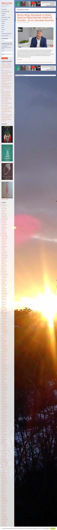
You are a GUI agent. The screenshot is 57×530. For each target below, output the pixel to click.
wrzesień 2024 (4, 238)
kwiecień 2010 (4, 509)
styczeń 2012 (4, 476)
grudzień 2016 (4, 384)
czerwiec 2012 (4, 469)
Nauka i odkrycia (5, 19)
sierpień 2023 (4, 258)
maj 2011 (3, 489)
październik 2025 (5, 218)
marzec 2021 (4, 304)
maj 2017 (3, 376)
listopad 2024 (4, 235)
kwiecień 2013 (4, 453)
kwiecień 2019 (4, 340)
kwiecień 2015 (4, 415)
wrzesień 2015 (4, 407)
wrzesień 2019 (4, 332)
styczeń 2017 (4, 382)
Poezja (3, 27)
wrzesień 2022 (4, 276)
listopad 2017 (4, 367)
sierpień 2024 (4, 239)
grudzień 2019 (4, 327)
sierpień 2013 (4, 447)
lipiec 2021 (4, 298)
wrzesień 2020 (4, 313)
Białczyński (7, 3)
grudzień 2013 (4, 440)
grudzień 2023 (4, 252)
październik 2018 (5, 349)
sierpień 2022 (4, 277)
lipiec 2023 (4, 260)
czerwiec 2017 (4, 374)
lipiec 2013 (4, 448)
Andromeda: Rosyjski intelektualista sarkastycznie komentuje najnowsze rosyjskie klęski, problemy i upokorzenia (7, 78)
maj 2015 (3, 414)
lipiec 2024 (4, 241)
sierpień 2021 (4, 296)
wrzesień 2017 (4, 370)
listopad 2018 (4, 348)
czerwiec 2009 (4, 525)
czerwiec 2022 (4, 280)
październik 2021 (5, 293)
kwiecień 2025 (4, 227)
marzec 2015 (4, 417)
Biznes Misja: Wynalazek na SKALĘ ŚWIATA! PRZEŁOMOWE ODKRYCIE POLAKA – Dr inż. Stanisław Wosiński (35, 17)
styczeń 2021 (4, 307)
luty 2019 (3, 343)
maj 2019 (3, 338)
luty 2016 (3, 400)
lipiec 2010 (4, 505)
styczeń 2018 (4, 363)
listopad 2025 (4, 216)
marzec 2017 (4, 379)
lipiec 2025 (4, 222)
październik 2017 (5, 368)
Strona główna (4, 9)
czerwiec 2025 (4, 224)
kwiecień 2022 (4, 283)
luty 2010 (3, 513)
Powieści (3, 23)
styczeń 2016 (4, 401)
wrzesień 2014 (4, 426)
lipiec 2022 (4, 279)
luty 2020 (3, 324)
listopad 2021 (4, 291)
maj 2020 (3, 320)
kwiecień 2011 (4, 491)
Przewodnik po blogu (5, 11)
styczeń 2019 (4, 345)
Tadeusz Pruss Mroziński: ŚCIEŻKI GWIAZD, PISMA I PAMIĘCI (7, 72)
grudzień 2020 (4, 309)
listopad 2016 (4, 385)
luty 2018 (3, 362)
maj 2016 (3, 395)
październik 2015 (5, 406)
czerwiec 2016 (4, 393)
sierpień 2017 (4, 371)
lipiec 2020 (4, 316)
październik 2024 (5, 236)
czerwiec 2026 (4, 205)
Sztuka (3, 25)
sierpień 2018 (4, 352)
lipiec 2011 (4, 486)
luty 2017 (3, 381)
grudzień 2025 (4, 214)
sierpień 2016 (4, 390)
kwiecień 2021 (4, 302)
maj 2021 (3, 301)
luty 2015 (3, 418)
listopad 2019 (4, 329)
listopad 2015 (4, 404)
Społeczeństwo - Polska (33, 62)
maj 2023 (3, 263)
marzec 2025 (4, 228)
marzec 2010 (4, 511)
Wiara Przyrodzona (5, 35)
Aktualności (4, 13)
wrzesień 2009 (4, 520)
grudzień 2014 (4, 422)
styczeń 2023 (4, 269)
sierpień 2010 (4, 503)
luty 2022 (3, 287)
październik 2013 (5, 444)
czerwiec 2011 (4, 487)
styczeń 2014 (4, 439)
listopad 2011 (4, 480)
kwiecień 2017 (4, 378)
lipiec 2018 (4, 354)
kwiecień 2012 (4, 472)
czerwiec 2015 (4, 412)
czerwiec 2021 (4, 299)
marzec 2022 (4, 285)
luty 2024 (3, 249)
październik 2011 (5, 481)
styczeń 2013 (4, 458)
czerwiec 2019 (4, 337)
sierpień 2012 (4, 465)
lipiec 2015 (4, 411)
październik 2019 (5, 331)
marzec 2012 (4, 473)
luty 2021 (3, 305)
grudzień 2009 (4, 516)
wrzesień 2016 (4, 389)
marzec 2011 (4, 492)
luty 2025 (3, 230)
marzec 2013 (4, 455)
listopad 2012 (4, 461)
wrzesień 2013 (4, 445)
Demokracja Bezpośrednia (6, 33)
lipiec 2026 (4, 203)
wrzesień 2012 (4, 464)
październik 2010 (5, 500)
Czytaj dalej (20, 59)
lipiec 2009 (4, 524)
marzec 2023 (4, 266)
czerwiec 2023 (4, 261)
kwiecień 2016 (4, 396)
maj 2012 (3, 470)
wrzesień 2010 (4, 502)
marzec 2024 (4, 247)
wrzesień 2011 (4, 483)
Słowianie (3, 15)
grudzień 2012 (4, 459)
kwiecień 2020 (4, 321)
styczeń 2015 (4, 420)
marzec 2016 (4, 398)
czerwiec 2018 (4, 356)
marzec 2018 (4, 360)
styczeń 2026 (4, 213)
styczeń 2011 (4, 495)
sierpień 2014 (4, 428)
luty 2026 (3, 211)
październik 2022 (5, 274)
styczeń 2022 (4, 288)
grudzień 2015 (4, 403)
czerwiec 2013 (4, 450)
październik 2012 (5, 462)
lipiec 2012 (4, 467)
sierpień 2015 (4, 409)
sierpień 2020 (4, 315)
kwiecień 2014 (4, 434)
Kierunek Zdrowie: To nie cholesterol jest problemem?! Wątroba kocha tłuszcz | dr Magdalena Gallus (7, 86)
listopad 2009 (4, 517)
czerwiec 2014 (4, 431)
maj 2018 (3, 357)
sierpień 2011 (4, 484)
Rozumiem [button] (53, 528)
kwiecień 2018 (4, 359)
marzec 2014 (4, 436)
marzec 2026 (4, 210)
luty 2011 (3, 494)
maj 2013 (3, 451)
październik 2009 (5, 519)
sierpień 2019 (4, 334)
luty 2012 (3, 475)
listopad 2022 (4, 272)
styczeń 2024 (4, 250)
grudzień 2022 (4, 271)
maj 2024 (3, 244)
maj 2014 (3, 433)
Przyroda (3, 21)
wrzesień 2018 (4, 351)
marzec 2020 (4, 323)
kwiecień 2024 (4, 246)
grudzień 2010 (4, 497)
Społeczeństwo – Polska (6, 17)
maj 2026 (3, 207)
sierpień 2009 (4, 522)
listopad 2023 (4, 254)
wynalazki (46, 62)
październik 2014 (5, 425)
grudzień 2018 (4, 346)
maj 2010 (3, 508)
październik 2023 (5, 255)
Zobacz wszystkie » (5, 199)
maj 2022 (3, 282)
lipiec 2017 (4, 373)
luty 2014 (3, 437)
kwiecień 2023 (4, 265)
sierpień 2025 (4, 221)
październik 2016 (5, 387)
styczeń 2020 (4, 326)
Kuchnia (3, 29)
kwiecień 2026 (4, 208)
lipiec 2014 (4, 429)
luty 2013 (3, 456)
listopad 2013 (4, 442)
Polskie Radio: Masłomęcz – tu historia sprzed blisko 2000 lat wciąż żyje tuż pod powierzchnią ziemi (7, 66)
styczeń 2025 (4, 232)
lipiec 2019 (4, 335)
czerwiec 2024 (4, 243)
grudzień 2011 (4, 478)
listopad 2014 (4, 423)
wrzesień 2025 (4, 219)
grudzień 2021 (4, 290)
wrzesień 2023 (4, 257)
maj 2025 (3, 225)
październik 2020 (5, 312)
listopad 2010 (4, 498)
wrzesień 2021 (4, 294)
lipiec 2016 (4, 392)
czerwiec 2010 (4, 506)
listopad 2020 (4, 310)
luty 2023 (3, 268)
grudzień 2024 (4, 233)
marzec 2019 (4, 341)
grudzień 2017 (4, 365)
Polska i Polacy (42, 62)
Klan (2, 31)
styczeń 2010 (4, 514)
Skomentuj (50, 62)
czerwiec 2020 (4, 318)
